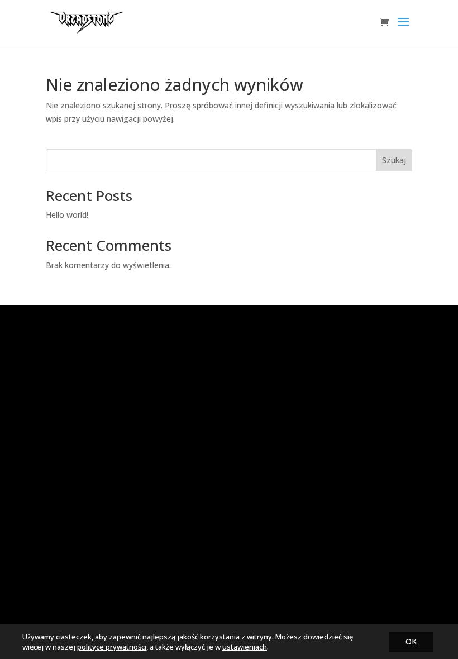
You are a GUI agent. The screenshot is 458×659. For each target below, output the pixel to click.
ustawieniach (244, 647)
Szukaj (394, 160)
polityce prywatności (111, 647)
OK (411, 641)
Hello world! (67, 214)
